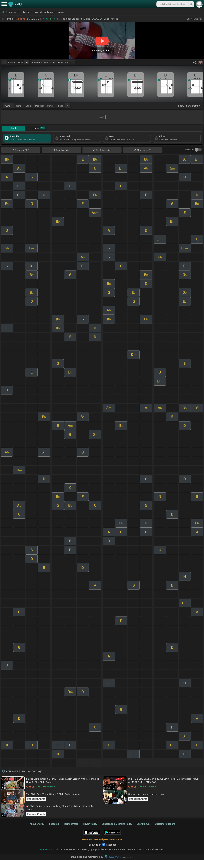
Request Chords (36, 798)
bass (60, 106)
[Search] (191, 4)
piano (18, 106)
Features (54, 823)
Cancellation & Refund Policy (117, 823)
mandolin (39, 106)
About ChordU (37, 823)
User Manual (143, 823)
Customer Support (165, 823)
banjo (50, 106)
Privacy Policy (90, 823)
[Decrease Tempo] (4, 62)
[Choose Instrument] (67, 105)
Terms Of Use (71, 823)
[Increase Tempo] (26, 62)
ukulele (29, 106)
